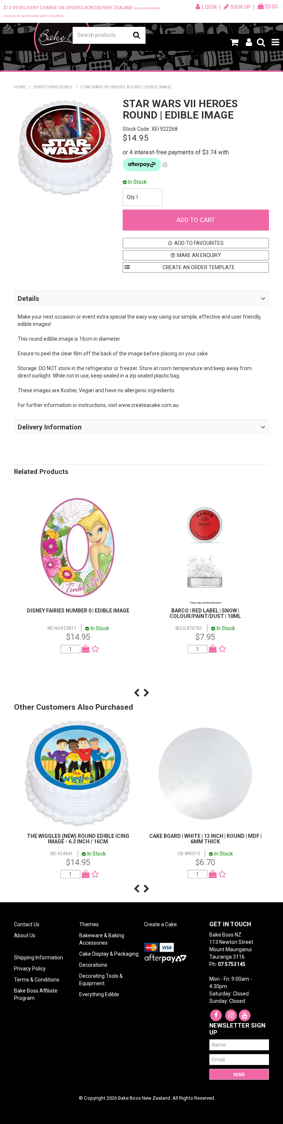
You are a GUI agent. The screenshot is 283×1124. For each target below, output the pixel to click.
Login (209, 7)
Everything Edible (53, 87)
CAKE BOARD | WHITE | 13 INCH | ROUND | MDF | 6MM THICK (205, 838)
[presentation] (136, 692)
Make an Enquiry (199, 255)
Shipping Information (38, 957)
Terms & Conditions (36, 980)
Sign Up (241, 7)
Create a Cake (160, 924)
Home (20, 87)
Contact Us (26, 924)
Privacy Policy (30, 969)
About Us (24, 935)
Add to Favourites (199, 243)
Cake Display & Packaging (109, 954)
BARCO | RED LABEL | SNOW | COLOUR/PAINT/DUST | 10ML (205, 613)
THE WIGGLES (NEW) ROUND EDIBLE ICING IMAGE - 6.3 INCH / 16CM (78, 838)
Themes (89, 924)
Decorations (93, 965)
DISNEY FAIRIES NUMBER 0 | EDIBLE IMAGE (78, 611)
